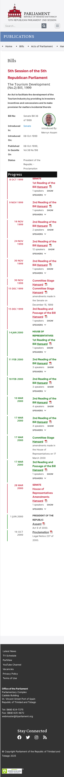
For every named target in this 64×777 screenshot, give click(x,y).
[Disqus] (32, 590)
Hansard (42, 186)
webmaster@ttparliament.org (17, 716)
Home (8, 46)
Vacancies (8, 669)
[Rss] (45, 737)
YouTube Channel (12, 664)
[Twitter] (28, 737)
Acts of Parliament (42, 46)
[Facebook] (19, 737)
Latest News (9, 651)
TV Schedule (9, 655)
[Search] (44, 25)
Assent (37, 524)
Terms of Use (10, 678)
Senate (27, 126)
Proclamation (40, 532)
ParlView (7, 660)
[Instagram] (36, 737)
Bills (21, 46)
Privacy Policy (10, 673)
